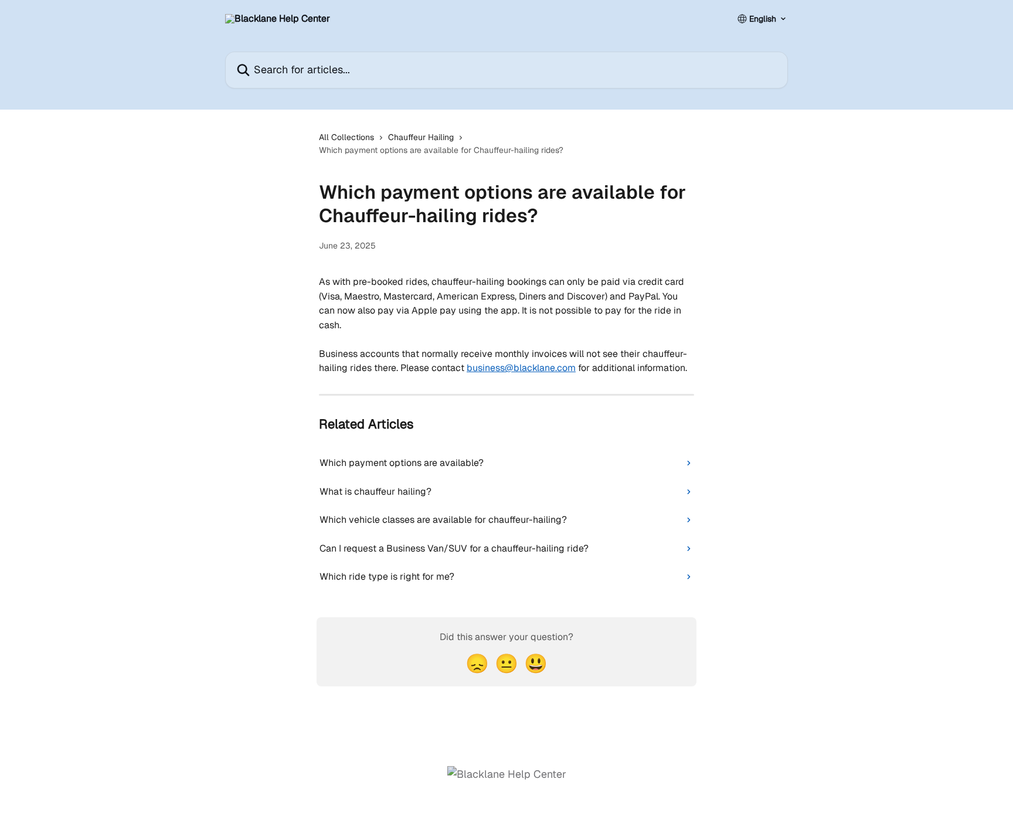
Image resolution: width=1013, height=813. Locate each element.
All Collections (346, 137)
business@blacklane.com (521, 368)
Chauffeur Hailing (421, 137)
